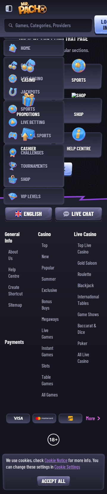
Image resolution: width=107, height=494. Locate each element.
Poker (82, 343)
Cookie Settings (67, 467)
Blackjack (86, 285)
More (90, 418)
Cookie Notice (56, 460)
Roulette (84, 274)
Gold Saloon (87, 263)
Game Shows (88, 314)
